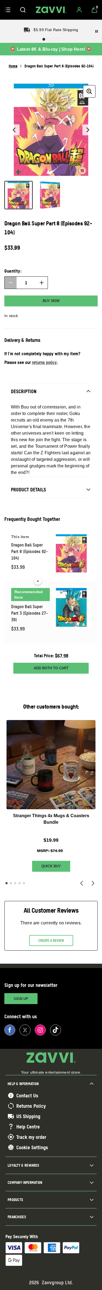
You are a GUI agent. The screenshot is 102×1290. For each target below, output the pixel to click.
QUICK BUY (51, 866)
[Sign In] (79, 10)
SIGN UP (21, 999)
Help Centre (28, 1127)
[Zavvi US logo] (51, 10)
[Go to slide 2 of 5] (11, 883)
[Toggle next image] (87, 129)
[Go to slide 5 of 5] (24, 883)
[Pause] (96, 31)
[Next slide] (93, 883)
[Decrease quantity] (11, 283)
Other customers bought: (51, 706)
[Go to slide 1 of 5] (6, 883)
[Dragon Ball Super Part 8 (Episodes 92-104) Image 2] (50, 195)
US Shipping (28, 1116)
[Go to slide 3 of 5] (15, 883)
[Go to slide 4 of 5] (19, 883)
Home (13, 66)
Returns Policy (31, 1106)
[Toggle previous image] (14, 129)
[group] (51, 130)
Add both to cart (51, 668)
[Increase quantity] (42, 283)
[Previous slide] (81, 883)
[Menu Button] (7, 10)
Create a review (51, 940)
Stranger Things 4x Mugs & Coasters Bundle (51, 819)
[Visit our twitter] (25, 1030)
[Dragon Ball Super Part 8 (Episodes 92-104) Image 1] (18, 195)
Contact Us (27, 1095)
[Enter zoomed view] (89, 91)
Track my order (31, 1137)
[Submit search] (23, 10)
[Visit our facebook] (9, 1030)
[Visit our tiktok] (55, 1030)
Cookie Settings (32, 1147)
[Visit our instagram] (40, 1030)
